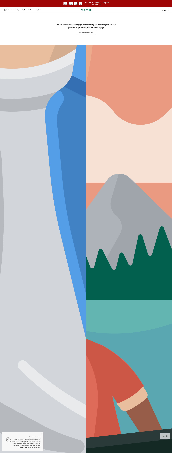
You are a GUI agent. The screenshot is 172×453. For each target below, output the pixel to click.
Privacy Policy (23, 447)
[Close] (41, 434)
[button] (38, 10)
